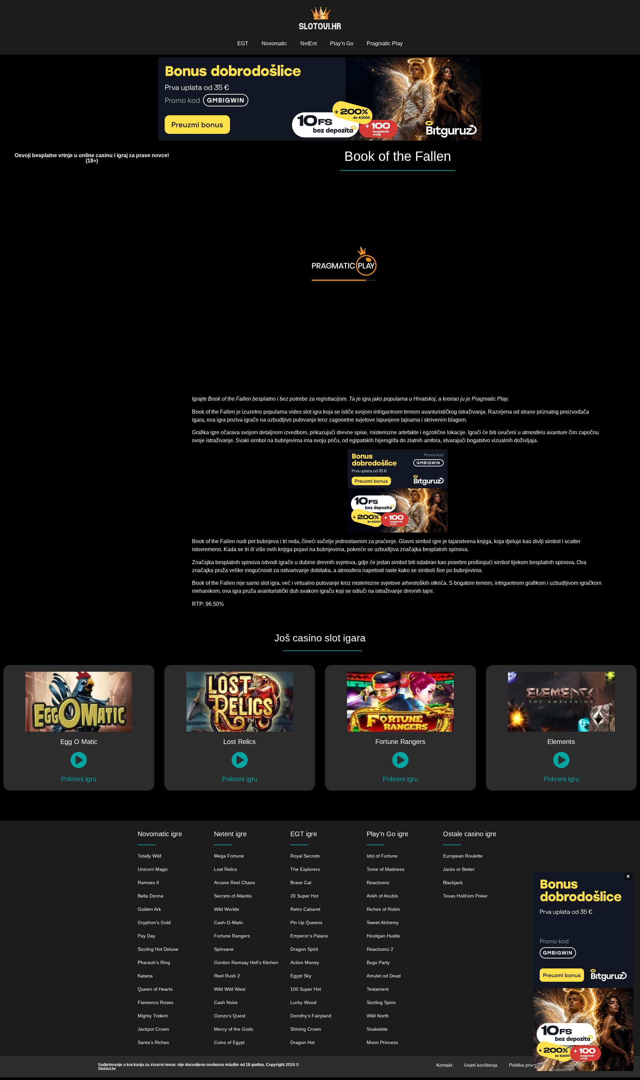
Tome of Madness (385, 869)
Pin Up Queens (306, 922)
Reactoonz (378, 882)
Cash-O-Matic (228, 922)
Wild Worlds (226, 909)
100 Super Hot (305, 989)
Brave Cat (300, 882)
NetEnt (308, 43)
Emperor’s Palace (309, 935)
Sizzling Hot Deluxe (158, 949)
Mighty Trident (153, 1015)
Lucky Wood (303, 1002)
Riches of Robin (383, 909)
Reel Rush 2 (227, 975)
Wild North (378, 1015)
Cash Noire (226, 1002)
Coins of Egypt (229, 1042)
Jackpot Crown (153, 1029)
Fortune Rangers (232, 935)
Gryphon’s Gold (154, 922)
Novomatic (274, 43)
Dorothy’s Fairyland (310, 1015)
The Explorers (305, 869)
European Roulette (463, 856)
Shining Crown (306, 1029)
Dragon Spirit (304, 949)
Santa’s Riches (153, 1042)
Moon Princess (382, 1042)
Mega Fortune (229, 856)
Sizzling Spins (381, 1002)
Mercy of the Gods (233, 1029)
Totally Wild (149, 856)
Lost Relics (225, 869)
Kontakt (444, 1065)
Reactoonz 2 (380, 949)
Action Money (304, 962)
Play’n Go (341, 43)
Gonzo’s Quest (229, 1015)
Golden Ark (149, 909)
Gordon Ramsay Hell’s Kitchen (246, 962)
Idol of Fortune (382, 856)
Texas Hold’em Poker (465, 896)
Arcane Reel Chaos (234, 882)
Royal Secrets (305, 856)
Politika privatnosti (528, 1065)
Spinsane (224, 949)
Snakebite (377, 1029)
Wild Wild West (229, 989)
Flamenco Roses (155, 1002)
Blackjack (453, 882)
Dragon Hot (302, 1042)
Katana (145, 975)
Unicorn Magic (153, 869)
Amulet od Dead (384, 975)
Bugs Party (378, 962)
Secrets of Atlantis (233, 896)
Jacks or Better (459, 869)
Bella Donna (150, 896)
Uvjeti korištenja (480, 1065)
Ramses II (148, 882)
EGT (242, 43)
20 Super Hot (304, 896)
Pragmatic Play (385, 43)
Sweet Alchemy (383, 922)
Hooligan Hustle (383, 935)
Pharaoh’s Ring (154, 962)
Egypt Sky (300, 975)
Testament (378, 989)
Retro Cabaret (305, 909)
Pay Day (146, 935)
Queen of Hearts (155, 989)
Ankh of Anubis (382, 896)
